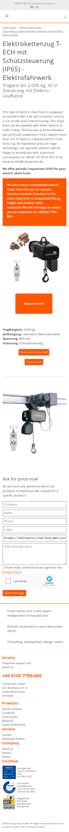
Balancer (7, 720)
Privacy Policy (12, 572)
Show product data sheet (34, 352)
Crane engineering (13, 724)
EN (31, 6)
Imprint (6, 752)
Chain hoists (9, 27)
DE (37, 6)
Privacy (6, 756)
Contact (7, 734)
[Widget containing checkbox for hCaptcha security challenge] (29, 581)
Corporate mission (13, 738)
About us (7, 748)
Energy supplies (12, 708)
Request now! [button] (34, 303)
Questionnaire (34, 362)
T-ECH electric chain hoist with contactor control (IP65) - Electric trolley (33, 33)
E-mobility (8, 712)
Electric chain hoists (30, 27)
